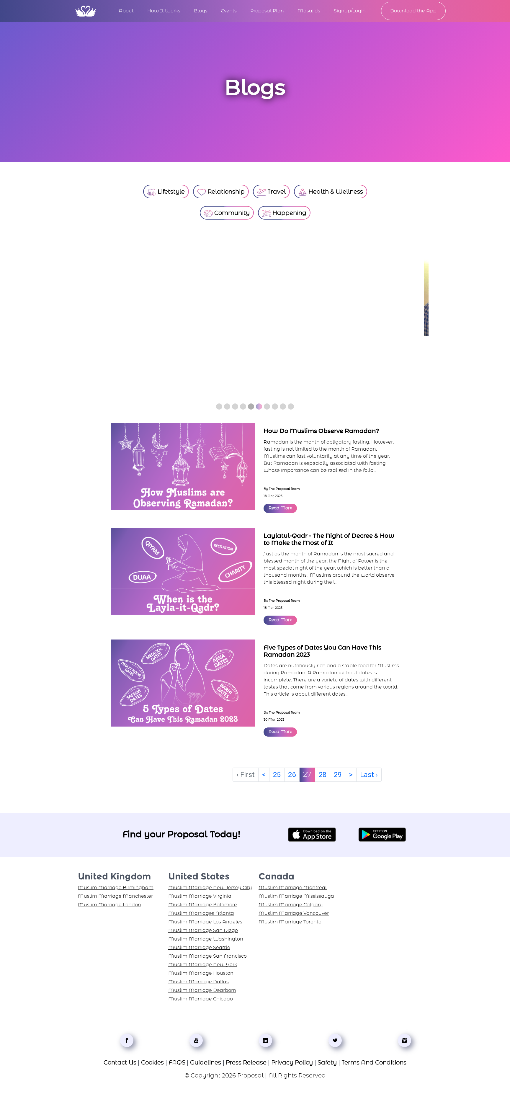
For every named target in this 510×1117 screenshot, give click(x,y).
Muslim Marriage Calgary (291, 902)
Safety (327, 1060)
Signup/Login (350, 11)
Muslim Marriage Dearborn (202, 988)
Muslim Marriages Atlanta (201, 911)
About (126, 11)
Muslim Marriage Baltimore (202, 902)
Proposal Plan (267, 11)
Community (231, 213)
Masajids (309, 11)
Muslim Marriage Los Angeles (205, 919)
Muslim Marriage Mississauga (296, 894)
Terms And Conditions (373, 1060)
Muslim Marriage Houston (200, 971)
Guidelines (205, 1060)
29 (337, 772)
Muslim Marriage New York (202, 962)
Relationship (225, 192)
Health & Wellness (335, 192)
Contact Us (120, 1060)
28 (322, 772)
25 (277, 772)
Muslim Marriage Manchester (115, 894)
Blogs (200, 11)
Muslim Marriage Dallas (198, 979)
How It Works (163, 11)
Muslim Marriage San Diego (203, 928)
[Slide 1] (219, 404)
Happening (288, 213)
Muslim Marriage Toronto (290, 919)
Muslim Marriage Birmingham (115, 885)
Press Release (246, 1060)
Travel (276, 192)
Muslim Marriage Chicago (200, 996)
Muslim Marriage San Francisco (207, 953)
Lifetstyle (170, 192)
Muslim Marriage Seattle (199, 945)
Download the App (413, 11)
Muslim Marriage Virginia (199, 894)
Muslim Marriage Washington (205, 936)
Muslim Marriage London (109, 902)
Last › (369, 772)
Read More (280, 506)
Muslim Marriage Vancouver (294, 911)
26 (292, 772)
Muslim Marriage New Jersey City (210, 885)
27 (307, 772)
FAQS (177, 1060)
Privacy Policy (292, 1060)
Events (229, 11)
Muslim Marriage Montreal (293, 885)
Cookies (152, 1060)
